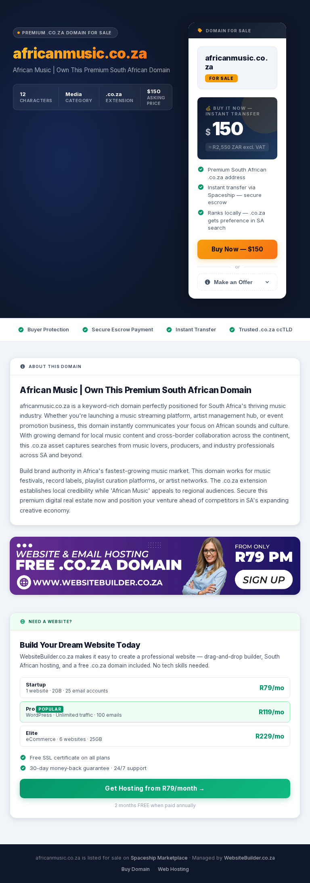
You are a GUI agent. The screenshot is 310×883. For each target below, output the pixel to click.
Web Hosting (173, 869)
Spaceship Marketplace (159, 858)
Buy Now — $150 (237, 249)
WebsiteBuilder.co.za (249, 858)
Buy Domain (135, 869)
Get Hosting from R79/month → (155, 788)
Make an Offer (233, 282)
